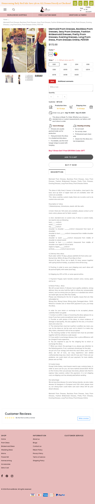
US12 (76, 69)
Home (5, 19)
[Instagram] (12, 476)
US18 (65, 75)
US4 (76, 64)
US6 (87, 64)
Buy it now (71, 165)
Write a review (84, 418)
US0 (54, 64)
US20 (77, 75)
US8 (54, 69)
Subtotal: (52, 102)
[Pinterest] (7, 476)
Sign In (81, 9)
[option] (17, 15)
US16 (54, 75)
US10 (65, 69)
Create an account (88, 9)
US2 (65, 64)
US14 (88, 69)
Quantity (52, 93)
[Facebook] (2, 476)
